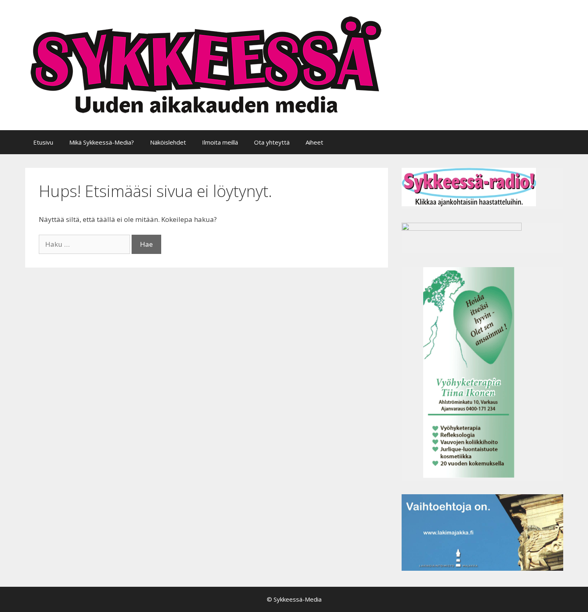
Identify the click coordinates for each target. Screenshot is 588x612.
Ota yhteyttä (272, 142)
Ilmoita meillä (220, 142)
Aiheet (314, 142)
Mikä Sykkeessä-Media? (101, 142)
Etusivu (43, 142)
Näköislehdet (168, 142)
